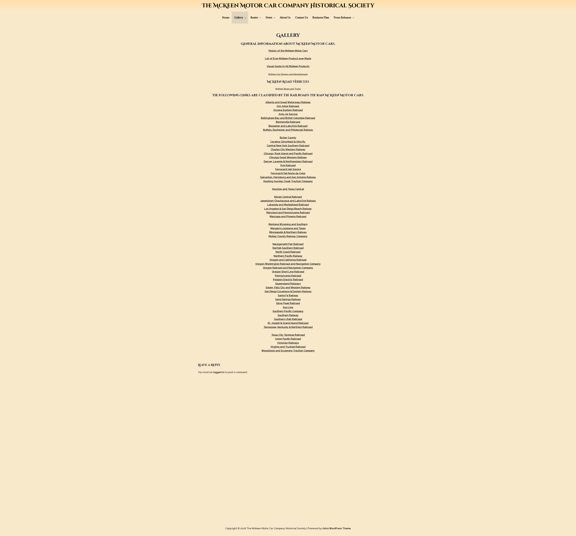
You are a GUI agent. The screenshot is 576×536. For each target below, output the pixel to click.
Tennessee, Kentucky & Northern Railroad (288, 327)
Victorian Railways (288, 342)
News (269, 17)
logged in (218, 372)
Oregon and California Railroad (288, 259)
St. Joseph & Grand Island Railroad (288, 323)
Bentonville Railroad (288, 122)
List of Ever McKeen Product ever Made (288, 58)
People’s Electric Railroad (288, 279)
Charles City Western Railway (288, 149)
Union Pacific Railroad (288, 338)
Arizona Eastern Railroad (288, 110)
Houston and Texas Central (288, 189)
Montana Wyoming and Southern (288, 224)
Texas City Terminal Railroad (288, 335)
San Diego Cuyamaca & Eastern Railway (288, 291)
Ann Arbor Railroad (288, 106)
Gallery (238, 17)
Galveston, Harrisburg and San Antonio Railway (288, 177)
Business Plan (320, 17)
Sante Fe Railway (288, 295)
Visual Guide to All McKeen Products (288, 66)
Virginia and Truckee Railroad (288, 346)
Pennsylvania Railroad (288, 275)
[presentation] (244, 18)
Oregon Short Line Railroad (288, 271)
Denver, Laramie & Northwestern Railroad (288, 161)
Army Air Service (288, 114)
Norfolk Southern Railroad (288, 248)
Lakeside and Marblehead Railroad (288, 204)
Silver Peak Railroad (288, 303)
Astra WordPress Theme (336, 528)
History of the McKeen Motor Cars (288, 50)
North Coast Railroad (288, 251)
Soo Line (288, 307)
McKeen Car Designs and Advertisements (288, 74)
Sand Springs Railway (288, 299)
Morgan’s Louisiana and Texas (288, 228)
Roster (254, 17)
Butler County (288, 137)
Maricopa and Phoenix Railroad (288, 216)
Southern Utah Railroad (288, 319)
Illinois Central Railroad (288, 196)
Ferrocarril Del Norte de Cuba (288, 173)
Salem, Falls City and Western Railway (288, 287)
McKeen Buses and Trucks (288, 89)
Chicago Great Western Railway (288, 157)
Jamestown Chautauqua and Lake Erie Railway (288, 200)
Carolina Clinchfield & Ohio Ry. (288, 141)
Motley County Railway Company (288, 236)
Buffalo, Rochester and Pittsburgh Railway (288, 129)
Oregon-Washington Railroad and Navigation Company (288, 263)
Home (226, 17)
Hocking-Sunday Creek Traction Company (288, 181)
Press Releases (342, 17)
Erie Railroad (288, 165)
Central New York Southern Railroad (288, 145)
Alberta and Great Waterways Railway (288, 102)
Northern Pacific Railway (288, 256)
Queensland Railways (288, 283)
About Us (285, 17)
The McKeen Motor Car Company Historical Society (288, 5)
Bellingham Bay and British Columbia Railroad (288, 118)
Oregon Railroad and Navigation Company (288, 267)
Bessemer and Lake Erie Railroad (288, 126)
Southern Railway (288, 315)
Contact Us (301, 17)
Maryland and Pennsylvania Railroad (288, 212)
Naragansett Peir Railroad (288, 244)
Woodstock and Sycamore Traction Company (288, 350)
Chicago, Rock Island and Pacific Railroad (288, 153)
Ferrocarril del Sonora (288, 169)
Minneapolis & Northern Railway (288, 232)
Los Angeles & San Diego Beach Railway (288, 208)
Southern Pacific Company (288, 311)
